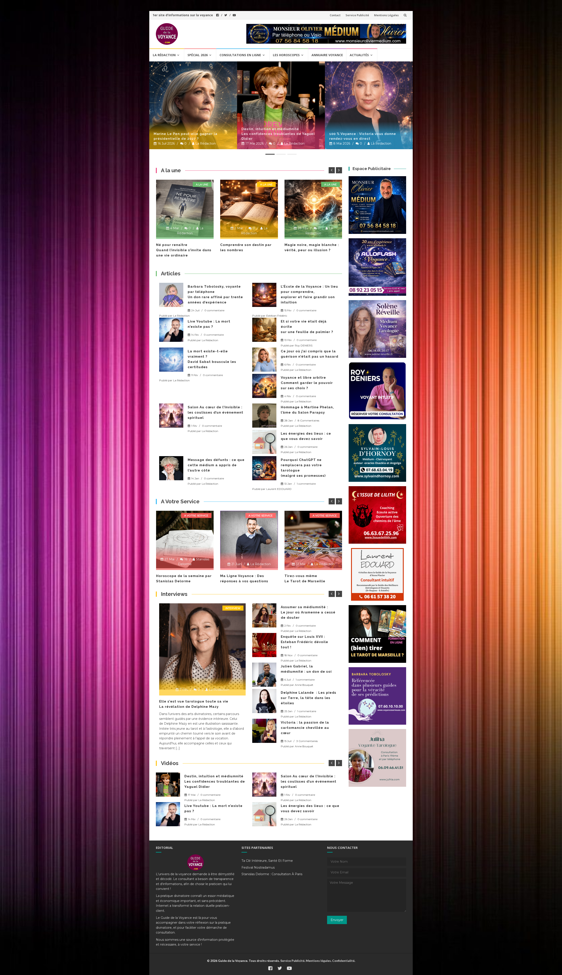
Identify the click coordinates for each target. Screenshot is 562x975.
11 (317, 559)
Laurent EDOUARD (279, 489)
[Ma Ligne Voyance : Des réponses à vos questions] (185, 539)
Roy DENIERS (303, 345)
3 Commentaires (307, 620)
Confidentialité (343, 960)
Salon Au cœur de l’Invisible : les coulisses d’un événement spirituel (215, 412)
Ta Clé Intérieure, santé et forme (267, 861)
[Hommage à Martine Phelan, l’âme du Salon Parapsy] (264, 415)
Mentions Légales (386, 15)
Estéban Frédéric (276, 315)
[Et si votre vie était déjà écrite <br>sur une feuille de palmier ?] (264, 330)
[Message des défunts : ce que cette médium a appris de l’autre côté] (171, 468)
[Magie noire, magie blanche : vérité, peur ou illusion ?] (249, 208)
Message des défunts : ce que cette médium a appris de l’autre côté (216, 465)
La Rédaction (205, 143)
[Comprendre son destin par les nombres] (185, 208)
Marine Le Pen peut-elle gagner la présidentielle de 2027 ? (185, 136)
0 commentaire (214, 310)
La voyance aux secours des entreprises (197, 701)
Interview (232, 608)
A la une (202, 184)
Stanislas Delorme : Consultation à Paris (271, 874)
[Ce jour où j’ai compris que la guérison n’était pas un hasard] (264, 360)
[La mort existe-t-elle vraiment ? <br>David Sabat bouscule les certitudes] (171, 360)
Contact (335, 15)
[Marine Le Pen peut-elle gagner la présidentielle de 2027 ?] (193, 105)
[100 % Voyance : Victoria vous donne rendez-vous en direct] (369, 105)
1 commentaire (306, 483)
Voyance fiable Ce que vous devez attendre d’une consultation (311, 250)
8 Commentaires (308, 420)
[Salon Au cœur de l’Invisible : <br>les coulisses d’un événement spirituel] (171, 415)
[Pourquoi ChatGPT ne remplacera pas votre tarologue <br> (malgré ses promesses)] (264, 468)
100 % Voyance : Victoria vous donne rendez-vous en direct (362, 136)
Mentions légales (318, 960)
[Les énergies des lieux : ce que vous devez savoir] (264, 442)
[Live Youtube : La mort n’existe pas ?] (171, 330)
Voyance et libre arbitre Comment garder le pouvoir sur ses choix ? (307, 383)
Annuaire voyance (327, 55)
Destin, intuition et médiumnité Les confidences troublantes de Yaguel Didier (278, 134)
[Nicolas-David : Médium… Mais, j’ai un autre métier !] (264, 615)
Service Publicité (357, 15)
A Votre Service (196, 515)
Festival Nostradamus (258, 867)
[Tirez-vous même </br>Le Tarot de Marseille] (249, 539)
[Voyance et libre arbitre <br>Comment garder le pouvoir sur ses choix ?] (264, 386)
